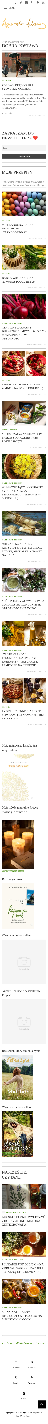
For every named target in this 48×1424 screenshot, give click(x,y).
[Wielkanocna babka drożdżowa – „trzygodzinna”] (24, 203)
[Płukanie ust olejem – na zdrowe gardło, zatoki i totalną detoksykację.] (24, 1243)
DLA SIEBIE (6, 80)
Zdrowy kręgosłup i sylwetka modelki (17, 87)
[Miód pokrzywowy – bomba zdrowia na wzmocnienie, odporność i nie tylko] (24, 579)
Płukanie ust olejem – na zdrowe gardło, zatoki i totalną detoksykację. (23, 1268)
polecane (22, 1212)
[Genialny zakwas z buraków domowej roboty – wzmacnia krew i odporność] (24, 306)
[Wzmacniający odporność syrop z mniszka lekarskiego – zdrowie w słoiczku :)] (24, 466)
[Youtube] (43, 2)
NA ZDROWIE (7, 323)
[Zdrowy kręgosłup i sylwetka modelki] (24, 64)
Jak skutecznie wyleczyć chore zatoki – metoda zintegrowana (23, 1220)
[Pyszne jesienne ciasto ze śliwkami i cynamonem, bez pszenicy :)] (24, 690)
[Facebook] (21, 2)
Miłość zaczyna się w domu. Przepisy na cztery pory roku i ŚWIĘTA (23, 437)
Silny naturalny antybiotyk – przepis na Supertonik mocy (22, 1315)
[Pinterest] (37, 2)
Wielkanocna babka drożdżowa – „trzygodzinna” (18, 228)
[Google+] (32, 2)
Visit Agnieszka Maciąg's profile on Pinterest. (23, 1343)
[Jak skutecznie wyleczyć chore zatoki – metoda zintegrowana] (24, 1196)
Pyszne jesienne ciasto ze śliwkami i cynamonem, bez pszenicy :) (23, 714)
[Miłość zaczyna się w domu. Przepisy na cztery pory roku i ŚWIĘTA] (24, 412)
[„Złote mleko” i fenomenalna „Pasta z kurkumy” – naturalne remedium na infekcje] (24, 633)
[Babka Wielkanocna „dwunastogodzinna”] (24, 256)
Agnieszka (8, 113)
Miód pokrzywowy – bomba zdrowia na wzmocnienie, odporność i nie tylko (23, 604)
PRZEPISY (6, 220)
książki (5, 430)
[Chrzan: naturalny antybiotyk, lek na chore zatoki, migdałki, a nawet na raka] (24, 522)
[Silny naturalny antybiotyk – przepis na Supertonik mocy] (24, 1291)
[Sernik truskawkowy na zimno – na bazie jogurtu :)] (24, 363)
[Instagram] (26, 2)
